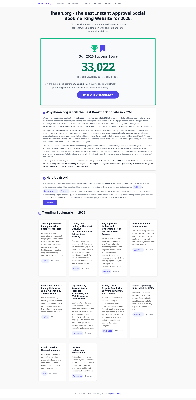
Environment (50, 191)
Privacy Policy (116, 393)
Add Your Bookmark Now (99, 94)
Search (87, 3)
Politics (137, 186)
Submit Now (50, 203)
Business (138, 249)
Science (64, 191)
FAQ (109, 3)
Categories (74, 3)
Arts (44, 373)
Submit (61, 3)
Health (106, 271)
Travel (45, 260)
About (98, 3)
